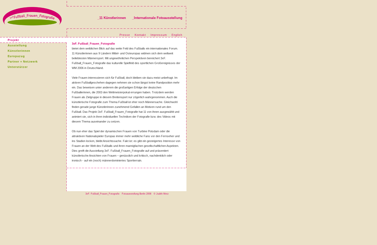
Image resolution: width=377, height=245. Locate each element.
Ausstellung (17, 45)
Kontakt (140, 34)
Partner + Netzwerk (23, 61)
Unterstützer (18, 66)
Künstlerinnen (19, 50)
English (177, 34)
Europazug (16, 56)
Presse (125, 34)
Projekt (13, 40)
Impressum (159, 34)
